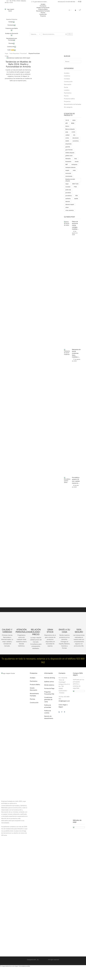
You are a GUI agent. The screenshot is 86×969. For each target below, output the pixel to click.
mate (74, 170)
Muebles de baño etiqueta (70, 180)
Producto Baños (35, 684)
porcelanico (68, 195)
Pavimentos (43, 6)
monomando (68, 176)
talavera (67, 201)
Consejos (67, 79)
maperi (67, 170)
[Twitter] (79, 1)
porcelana (68, 192)
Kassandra (68, 161)
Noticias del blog (49, 678)
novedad (67, 186)
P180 (75, 186)
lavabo (77, 161)
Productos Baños (43, 9)
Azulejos (43, 4)
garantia (67, 146)
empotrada (68, 144)
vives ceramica (69, 210)
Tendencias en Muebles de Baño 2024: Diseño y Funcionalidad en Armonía (18, 64)
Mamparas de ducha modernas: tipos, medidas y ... (76, 353)
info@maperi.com (64, 701)
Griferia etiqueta (69, 152)
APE (66, 123)
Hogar (6, 53)
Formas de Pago (49, 688)
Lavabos (66, 90)
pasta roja (68, 189)
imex (75, 158)
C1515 (73, 132)
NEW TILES (75, 183)
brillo (66, 132)
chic (74, 135)
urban (67, 207)
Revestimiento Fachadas (43, 11)
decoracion (75, 138)
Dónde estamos (49, 685)
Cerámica (67, 76)
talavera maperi (69, 204)
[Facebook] (78, 1)
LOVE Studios (43, 959)
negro (67, 183)
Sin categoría (68, 107)
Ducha (66, 87)
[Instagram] (80, 1)
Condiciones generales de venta (48, 700)
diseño (67, 141)
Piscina (66, 96)
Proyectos (43, 16)
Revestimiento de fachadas (72, 104)
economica (76, 141)
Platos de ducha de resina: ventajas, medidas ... (75, 225)
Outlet (10, 50)
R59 (76, 195)
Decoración (67, 84)
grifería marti (68, 155)
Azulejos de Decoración (43, 7)
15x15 (67, 120)
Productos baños (69, 98)
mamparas (74, 164)
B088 (72, 123)
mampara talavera (70, 167)
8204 (73, 120)
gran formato (69, 149)
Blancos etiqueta (70, 129)
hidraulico (68, 158)
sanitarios (68, 198)
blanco (67, 126)
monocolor (68, 173)
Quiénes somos (49, 681)
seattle (76, 198)
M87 (66, 164)
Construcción (43, 14)
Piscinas (43, 12)
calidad (67, 135)
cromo (67, 138)
